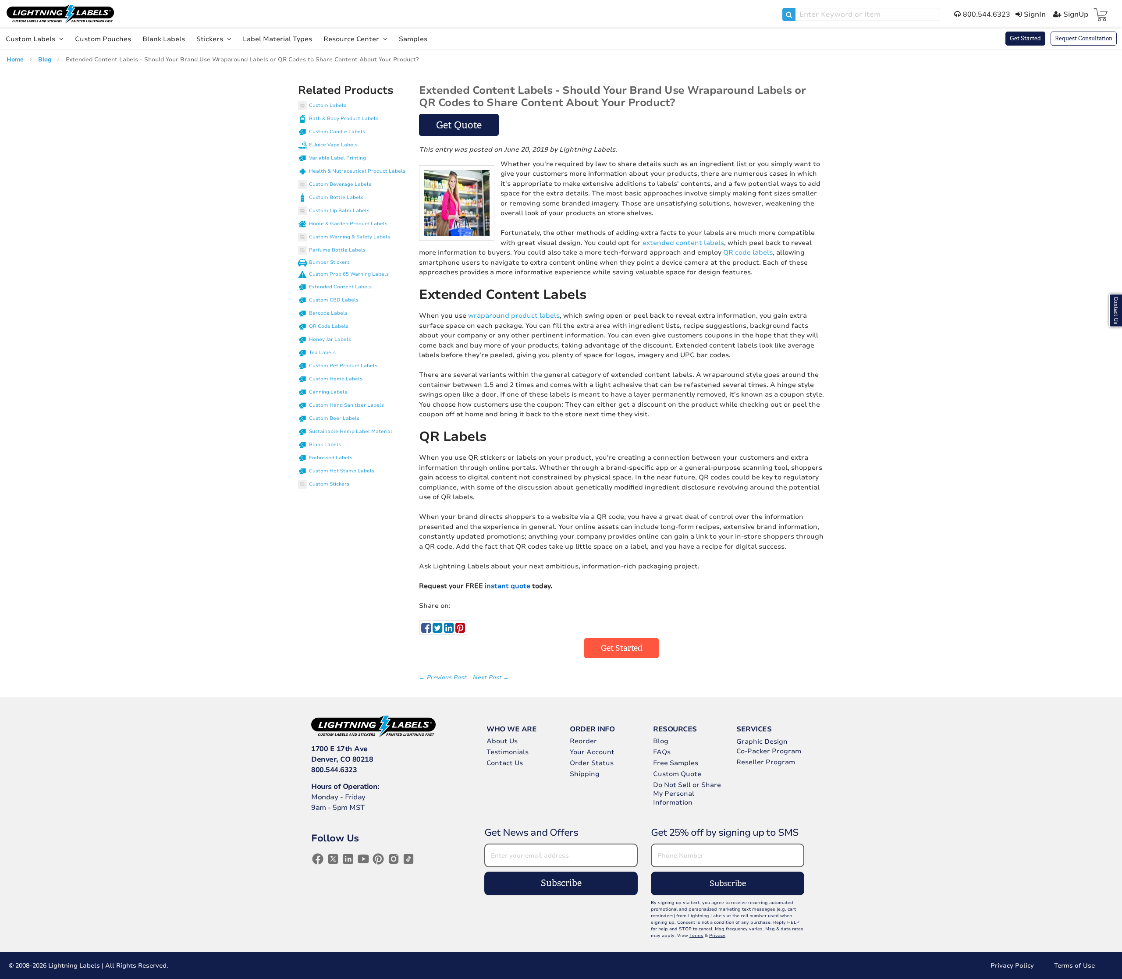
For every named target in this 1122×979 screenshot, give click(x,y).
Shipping (585, 774)
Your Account (592, 752)
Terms (696, 936)
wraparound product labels (514, 315)
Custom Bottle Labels (336, 197)
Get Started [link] (622, 648)
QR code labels (748, 252)
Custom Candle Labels (337, 131)
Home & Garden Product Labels (348, 223)
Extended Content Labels (340, 287)
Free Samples (675, 763)
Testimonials (507, 752)
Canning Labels (328, 392)
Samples (413, 39)
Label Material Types (277, 39)
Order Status (592, 763)
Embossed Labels (330, 457)
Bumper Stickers (329, 262)
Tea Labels (322, 352)
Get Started (1025, 38)
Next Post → (490, 677)
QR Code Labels (328, 326)
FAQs (662, 752)
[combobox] (861, 14)
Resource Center (352, 39)
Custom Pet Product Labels (343, 365)
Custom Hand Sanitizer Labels (346, 405)
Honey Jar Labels (330, 339)
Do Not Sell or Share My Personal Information (687, 793)
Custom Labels (31, 39)
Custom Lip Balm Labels (339, 210)
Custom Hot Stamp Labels (341, 471)
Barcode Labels (328, 313)
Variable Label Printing (337, 158)
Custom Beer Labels (334, 418)
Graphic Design (762, 741)
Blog (45, 60)
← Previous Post (443, 677)
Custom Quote (677, 774)
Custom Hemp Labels (335, 379)
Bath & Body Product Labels (343, 118)
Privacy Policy (1012, 965)
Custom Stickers (329, 484)
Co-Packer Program (768, 751)
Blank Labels (163, 39)
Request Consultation (1083, 38)
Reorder (583, 741)
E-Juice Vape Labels (333, 145)
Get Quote (459, 125)
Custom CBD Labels (334, 300)
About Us (502, 741)
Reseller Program (765, 762)
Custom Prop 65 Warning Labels (349, 274)
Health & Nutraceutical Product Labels (357, 171)
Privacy (717, 936)
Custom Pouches (103, 39)
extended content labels (683, 242)
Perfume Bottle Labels (337, 250)
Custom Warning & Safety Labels (349, 237)
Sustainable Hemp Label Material (350, 431)
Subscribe (561, 883)
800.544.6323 (334, 770)
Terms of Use (1074, 965)
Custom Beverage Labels (340, 184)
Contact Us (504, 763)
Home (16, 60)
